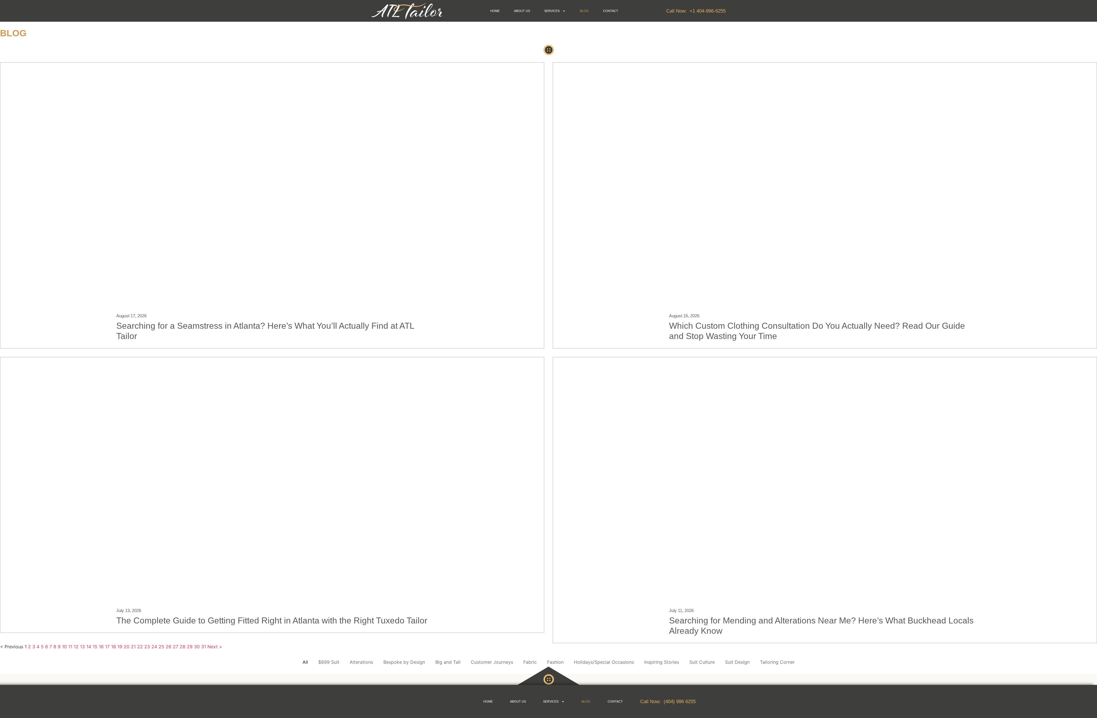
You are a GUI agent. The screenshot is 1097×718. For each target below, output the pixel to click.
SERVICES (552, 11)
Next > (214, 646)
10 (64, 646)
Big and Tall (448, 662)
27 (175, 646)
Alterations (361, 662)
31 (203, 646)
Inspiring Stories (661, 662)
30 (197, 646)
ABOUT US (522, 11)
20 (126, 646)
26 (168, 646)
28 (182, 646)
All (305, 662)
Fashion (555, 662)
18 (113, 646)
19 (119, 646)
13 (82, 646)
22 (140, 646)
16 (101, 646)
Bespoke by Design (404, 662)
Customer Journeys (492, 662)
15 (95, 646)
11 (70, 646)
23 (147, 646)
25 (161, 646)
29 (190, 646)
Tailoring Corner (777, 662)
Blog (584, 11)
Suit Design (737, 662)
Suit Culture (702, 662)
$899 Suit (328, 662)
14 (88, 646)
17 (107, 646)
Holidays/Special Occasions (604, 662)
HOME (495, 11)
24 (154, 646)
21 (133, 646)
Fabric (530, 662)
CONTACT (610, 11)
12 (76, 646)
